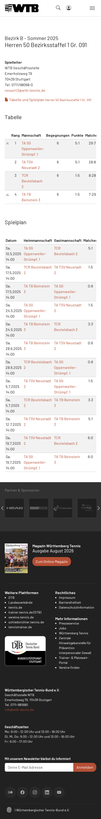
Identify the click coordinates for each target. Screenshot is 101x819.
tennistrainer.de (20, 627)
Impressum (67, 597)
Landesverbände (20, 602)
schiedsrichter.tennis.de (26, 622)
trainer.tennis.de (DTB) (24, 612)
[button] (9, 809)
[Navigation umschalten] (92, 8)
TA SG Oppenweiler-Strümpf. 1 (33, 148)
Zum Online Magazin (51, 561)
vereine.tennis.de (21, 617)
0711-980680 (19, 705)
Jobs (62, 628)
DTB (11, 597)
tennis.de (15, 607)
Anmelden (84, 767)
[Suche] (58, 8)
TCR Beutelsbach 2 (32, 181)
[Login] (68, 8)
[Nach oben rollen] (91, 809)
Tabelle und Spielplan (49, 99)
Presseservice (69, 623)
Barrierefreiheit (70, 602)
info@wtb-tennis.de (19, 710)
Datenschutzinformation (76, 607)
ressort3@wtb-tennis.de (25, 90)
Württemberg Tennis (73, 633)
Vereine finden (69, 667)
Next (98, 508)
